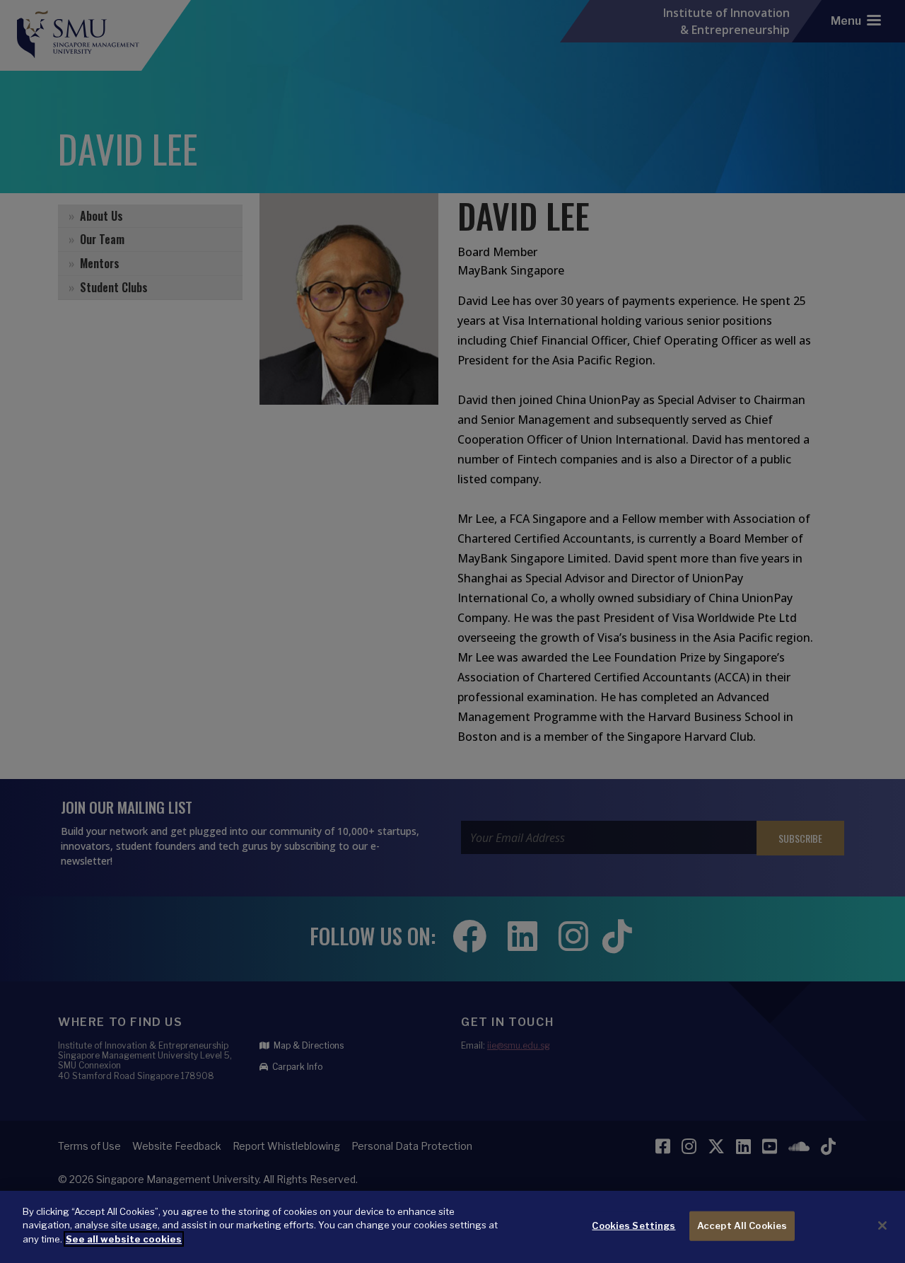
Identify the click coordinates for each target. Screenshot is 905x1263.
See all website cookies (124, 1239)
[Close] (882, 1225)
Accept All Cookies (742, 1225)
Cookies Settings (633, 1225)
